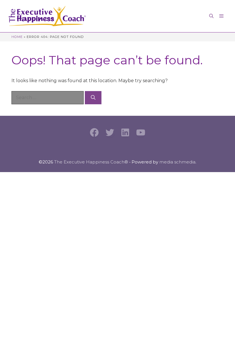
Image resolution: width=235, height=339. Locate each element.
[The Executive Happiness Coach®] (47, 16)
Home (17, 37)
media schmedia (177, 162)
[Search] (93, 97)
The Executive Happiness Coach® (91, 162)
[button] (211, 16)
